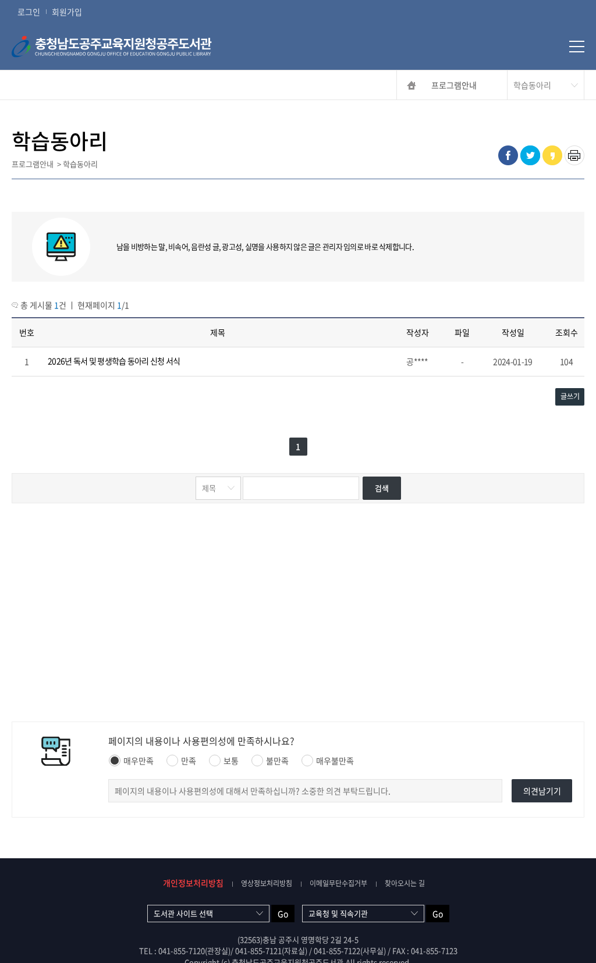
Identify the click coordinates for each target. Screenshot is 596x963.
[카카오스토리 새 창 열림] (552, 155)
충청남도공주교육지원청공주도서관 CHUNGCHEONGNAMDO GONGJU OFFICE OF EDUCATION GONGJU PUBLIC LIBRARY (131, 46)
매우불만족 (335, 760)
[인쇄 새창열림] (574, 155)
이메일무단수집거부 (338, 883)
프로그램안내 (454, 85)
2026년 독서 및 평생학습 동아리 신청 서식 (114, 361)
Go (283, 913)
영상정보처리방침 (266, 883)
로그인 (28, 11)
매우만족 (138, 760)
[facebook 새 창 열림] (508, 155)
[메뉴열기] (576, 46)
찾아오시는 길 (405, 883)
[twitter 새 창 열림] (530, 155)
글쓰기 (570, 396)
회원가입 (67, 11)
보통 (231, 760)
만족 (188, 760)
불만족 (277, 760)
